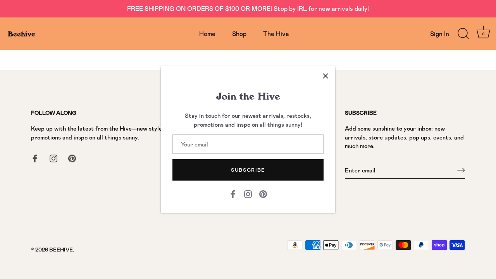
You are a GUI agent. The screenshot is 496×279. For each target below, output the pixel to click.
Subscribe (248, 170)
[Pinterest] (263, 193)
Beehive (21, 33)
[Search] (463, 33)
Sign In (439, 33)
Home (207, 33)
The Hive (276, 33)
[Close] (325, 75)
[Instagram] (248, 193)
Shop (239, 33)
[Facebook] (233, 193)
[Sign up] (461, 170)
